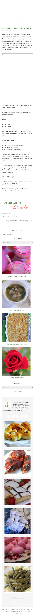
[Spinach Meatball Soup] (16, 307)
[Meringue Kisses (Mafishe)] (17, 562)
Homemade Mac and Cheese (18, 344)
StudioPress (25, 611)
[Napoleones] (17, 504)
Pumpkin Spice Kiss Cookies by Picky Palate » (19, 220)
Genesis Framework (12, 611)
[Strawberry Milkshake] (16, 273)
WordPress (17, 613)
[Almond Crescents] (17, 533)
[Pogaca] (17, 446)
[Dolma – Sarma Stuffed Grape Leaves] (17, 591)
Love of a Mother (17, 378)
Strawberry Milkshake (17, 276)
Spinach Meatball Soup (17, 310)
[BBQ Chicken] (17, 475)
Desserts (9, 213)
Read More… (20, 410)
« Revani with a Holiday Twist (10, 217)
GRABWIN (17, 9)
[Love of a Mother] (16, 375)
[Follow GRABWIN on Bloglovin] (17, 598)
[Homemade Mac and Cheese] (16, 341)
